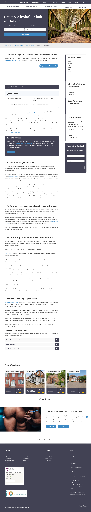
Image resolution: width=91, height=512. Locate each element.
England (11, 45)
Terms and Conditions (9, 460)
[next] (87, 417)
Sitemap (6, 461)
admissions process (15, 132)
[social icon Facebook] (78, 506)
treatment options (13, 176)
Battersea (70, 73)
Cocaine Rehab (49, 456)
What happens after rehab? (13, 344)
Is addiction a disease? (12, 348)
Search (83, 1)
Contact (76, 2)
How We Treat (46, 2)
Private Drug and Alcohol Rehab (24, 143)
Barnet (69, 71)
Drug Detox (70, 108)
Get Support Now (35, 2)
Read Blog (51, 426)
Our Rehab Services (24, 2)
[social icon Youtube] (80, 506)
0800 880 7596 (82, 7)
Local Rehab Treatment (52, 6)
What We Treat (26, 458)
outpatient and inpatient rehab (12, 60)
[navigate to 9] (52, 439)
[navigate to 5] (46, 439)
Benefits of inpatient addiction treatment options (18, 105)
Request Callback (76, 167)
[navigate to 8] (51, 439)
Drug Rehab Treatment (31, 6)
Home (6, 45)
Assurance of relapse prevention (41, 104)
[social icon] (85, 506)
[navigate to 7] (49, 439)
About (69, 2)
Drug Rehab (70, 110)
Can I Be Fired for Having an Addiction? (76, 129)
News (24, 455)
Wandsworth (70, 75)
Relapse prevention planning (12, 302)
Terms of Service (80, 494)
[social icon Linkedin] (84, 506)
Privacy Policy (8, 458)
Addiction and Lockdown (73, 124)
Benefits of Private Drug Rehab (74, 131)
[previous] (3, 417)
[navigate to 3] (42, 439)
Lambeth (69, 78)
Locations (63, 2)
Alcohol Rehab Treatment (13, 6)
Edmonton (70, 63)
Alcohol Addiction (71, 90)
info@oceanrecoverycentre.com (79, 456)
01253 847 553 (68, 7)
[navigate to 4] (44, 439)
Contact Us (11, 152)
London (26, 45)
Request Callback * (25, 34)
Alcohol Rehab (71, 94)
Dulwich (32, 45)
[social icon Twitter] (82, 506)
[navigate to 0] (37, 439)
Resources (54, 2)
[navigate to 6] (47, 439)
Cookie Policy (8, 456)
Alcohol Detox (71, 92)
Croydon (69, 65)
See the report (10, 480)
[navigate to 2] (41, 439)
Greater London (19, 45)
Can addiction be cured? (13, 340)
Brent (69, 69)
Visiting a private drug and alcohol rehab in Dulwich (43, 99)
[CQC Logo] (10, 470)
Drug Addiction (71, 106)
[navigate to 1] (39, 439)
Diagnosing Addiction (72, 137)
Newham (69, 67)
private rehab (31, 113)
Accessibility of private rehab (15, 98)
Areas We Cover (26, 456)
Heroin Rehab (48, 461)
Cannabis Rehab (49, 458)
